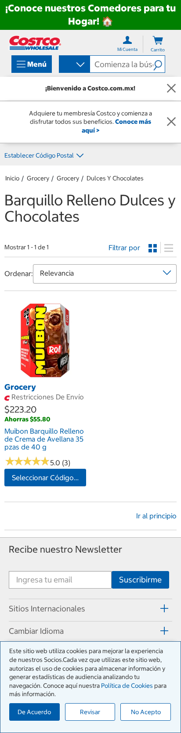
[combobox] (73, 65)
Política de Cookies (127, 686)
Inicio (12, 178)
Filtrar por (124, 247)
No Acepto (146, 712)
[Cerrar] (171, 89)
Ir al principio (156, 515)
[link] (45, 377)
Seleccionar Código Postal (49, 477)
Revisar (90, 712)
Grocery (38, 178)
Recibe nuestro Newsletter (65, 549)
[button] (159, 64)
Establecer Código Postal (39, 155)
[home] (35, 42)
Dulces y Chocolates (115, 178)
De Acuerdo (34, 712)
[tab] (90, 609)
